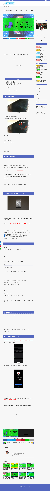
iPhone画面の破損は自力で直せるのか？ (12, 84)
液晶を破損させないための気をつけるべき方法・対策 (14, 83)
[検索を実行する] (46, 20)
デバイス (38, 92)
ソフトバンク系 (39, 88)
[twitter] (45, 0)
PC (37, 95)
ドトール (44, 112)
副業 (44, 113)
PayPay (37, 107)
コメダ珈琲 (37, 112)
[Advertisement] (18, 71)
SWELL (37, 108)
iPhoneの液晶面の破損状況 (10, 81)
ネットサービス (21, 487)
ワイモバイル (41, 113)
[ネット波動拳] (9, 3)
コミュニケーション (44, 111)
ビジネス (38, 98)
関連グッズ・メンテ (26, 488)
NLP (44, 106)
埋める (9, 85)
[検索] (46, 0)
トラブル (41, 112)
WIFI (42, 108)
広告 (38, 114)
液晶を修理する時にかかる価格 (11, 82)
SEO (42, 107)
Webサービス (21, 486)
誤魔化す (9, 87)
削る (8, 86)
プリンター (37, 113)
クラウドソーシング (38, 111)
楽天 (42, 114)
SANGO (40, 107)
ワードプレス (39, 91)
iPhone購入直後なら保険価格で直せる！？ (12, 90)
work (29, 487)
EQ (39, 106)
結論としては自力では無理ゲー (11, 89)
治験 (44, 114)
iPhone (38, 94)
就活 (36, 114)
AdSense (37, 106)
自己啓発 (38, 101)
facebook (42, 106)
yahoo (45, 108)
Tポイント (40, 108)
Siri (44, 107)
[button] (5, 38)
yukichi (7, 455)
